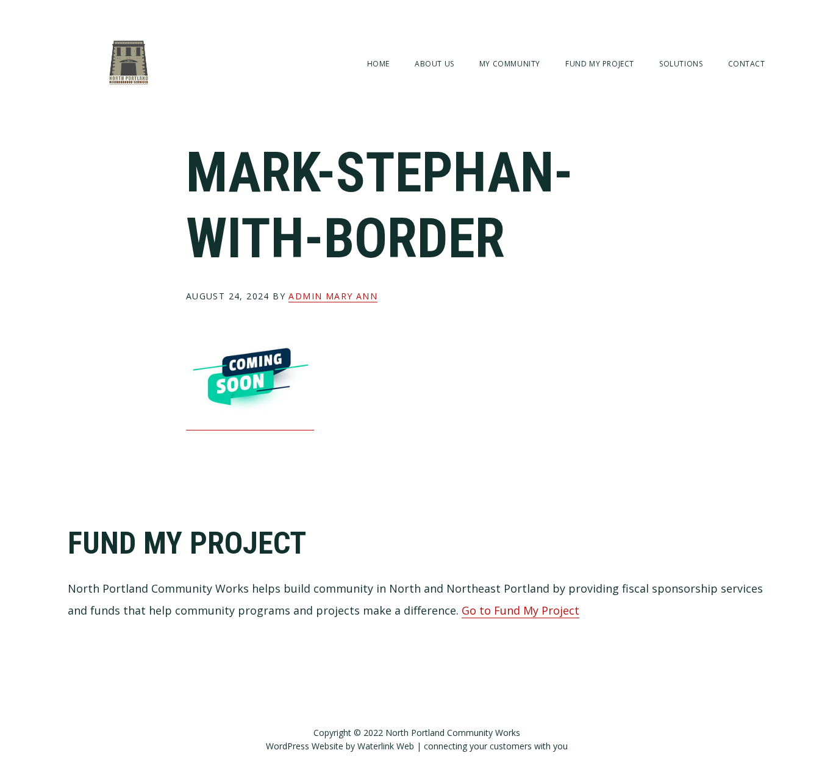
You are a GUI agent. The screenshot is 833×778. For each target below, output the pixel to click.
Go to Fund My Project (520, 610)
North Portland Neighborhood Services (129, 62)
